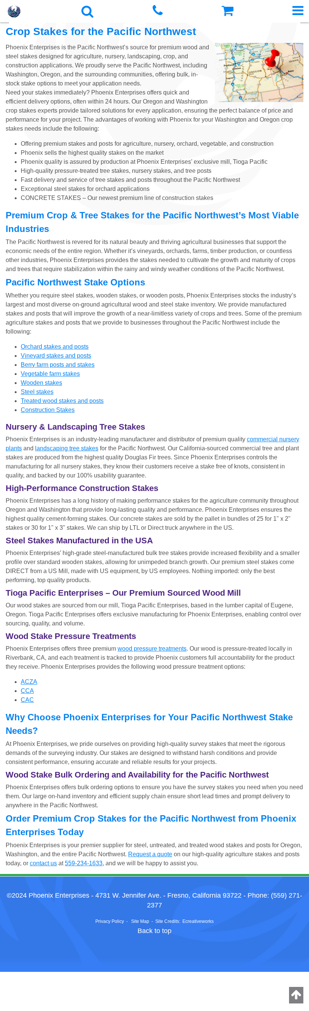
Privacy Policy (109, 921)
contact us (43, 863)
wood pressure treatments (152, 648)
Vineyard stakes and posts (56, 355)
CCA (27, 691)
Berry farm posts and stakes (58, 364)
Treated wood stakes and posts (62, 401)
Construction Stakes (48, 410)
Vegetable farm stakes (50, 374)
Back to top (154, 931)
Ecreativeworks (198, 921)
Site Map (140, 921)
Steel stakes (37, 392)
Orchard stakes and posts (55, 346)
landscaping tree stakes (66, 448)
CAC (27, 700)
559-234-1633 (83, 863)
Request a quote (150, 854)
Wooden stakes (41, 383)
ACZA (29, 682)
